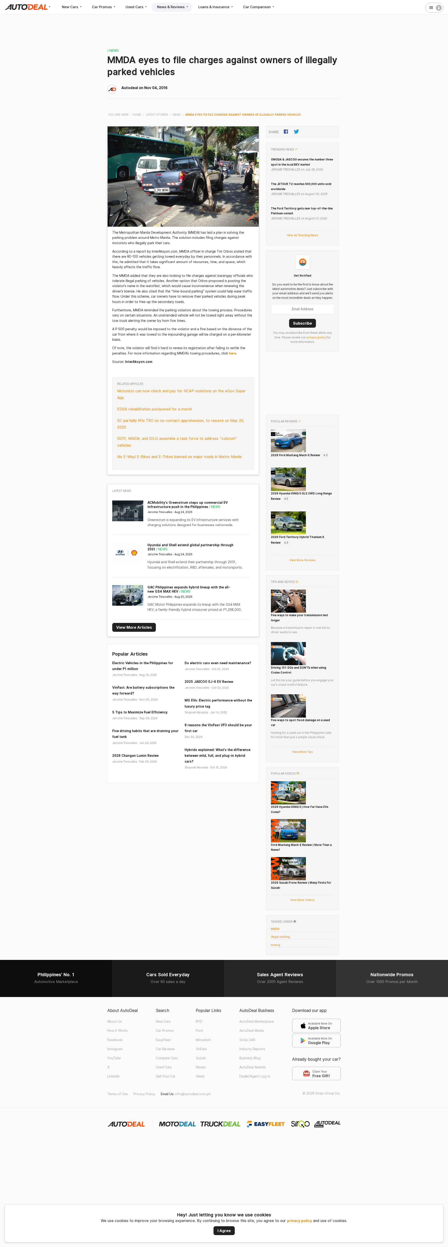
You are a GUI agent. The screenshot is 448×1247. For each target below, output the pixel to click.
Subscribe (302, 323)
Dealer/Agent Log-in (254, 1076)
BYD (199, 1021)
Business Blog (250, 1058)
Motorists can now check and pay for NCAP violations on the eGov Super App (181, 394)
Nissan (201, 1067)
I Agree (224, 1230)
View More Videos (302, 900)
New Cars (70, 7)
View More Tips (302, 752)
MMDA (275, 929)
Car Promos (102, 7)
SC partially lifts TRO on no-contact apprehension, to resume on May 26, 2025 (180, 424)
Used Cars (135, 7)
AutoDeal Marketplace (256, 1021)
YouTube (114, 1058)
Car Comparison (257, 7)
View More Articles (134, 627)
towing (275, 945)
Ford (199, 1030)
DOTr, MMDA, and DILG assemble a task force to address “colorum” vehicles (177, 442)
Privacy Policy (144, 1094)
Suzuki (201, 1058)
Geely (200, 1076)
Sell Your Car (165, 1076)
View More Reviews (302, 560)
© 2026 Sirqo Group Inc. (322, 1093)
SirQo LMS (247, 1040)
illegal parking (280, 936)
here (232, 353)
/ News (113, 50)
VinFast (201, 1049)
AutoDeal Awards (252, 1067)
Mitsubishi (203, 1040)
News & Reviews (171, 7)
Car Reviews (165, 1049)
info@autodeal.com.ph (193, 1094)
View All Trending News (302, 235)
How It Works (117, 1030)
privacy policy (299, 1221)
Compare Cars (167, 1058)
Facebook (114, 1040)
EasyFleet (163, 1040)
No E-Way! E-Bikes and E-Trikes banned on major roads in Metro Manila (179, 457)
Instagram (114, 1049)
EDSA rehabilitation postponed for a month (154, 409)
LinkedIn (113, 1076)
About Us (114, 1021)
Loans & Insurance (214, 7)
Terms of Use (117, 1094)
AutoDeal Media (251, 1030)
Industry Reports (252, 1049)
